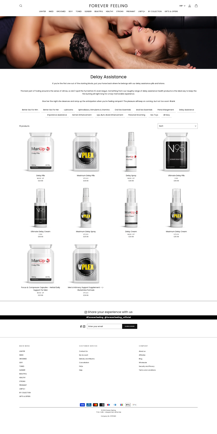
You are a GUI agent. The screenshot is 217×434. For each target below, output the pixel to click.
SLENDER (88, 11)
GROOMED (61, 11)
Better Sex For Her (51, 110)
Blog (140, 359)
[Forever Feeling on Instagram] (84, 326)
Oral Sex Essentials (123, 110)
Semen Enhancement (82, 115)
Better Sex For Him (30, 110)
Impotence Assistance (57, 115)
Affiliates (142, 355)
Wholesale (143, 363)
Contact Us (83, 351)
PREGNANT (130, 11)
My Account (83, 355)
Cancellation (84, 363)
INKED (51, 11)
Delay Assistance (186, 110)
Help (80, 370)
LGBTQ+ (141, 11)
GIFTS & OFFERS (171, 11)
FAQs (81, 366)
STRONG (119, 11)
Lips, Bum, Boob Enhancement (110, 115)
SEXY (71, 11)
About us (142, 351)
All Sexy (166, 115)
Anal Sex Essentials (144, 110)
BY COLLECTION (155, 11)
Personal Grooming (136, 115)
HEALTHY (109, 11)
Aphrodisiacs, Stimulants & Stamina (94, 110)
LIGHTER (42, 11)
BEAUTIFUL (99, 11)
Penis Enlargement (166, 110)
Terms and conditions (147, 370)
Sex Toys (154, 115)
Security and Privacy (146, 366)
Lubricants (68, 110)
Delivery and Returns (87, 359)
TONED (79, 11)
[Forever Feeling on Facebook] (81, 326)
